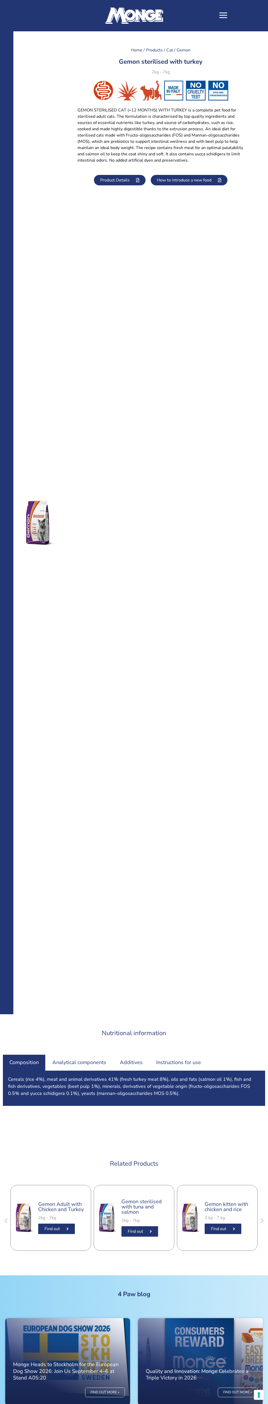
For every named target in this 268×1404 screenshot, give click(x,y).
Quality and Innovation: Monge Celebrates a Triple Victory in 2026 (197, 1374)
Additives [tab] (131, 1062)
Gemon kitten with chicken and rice (226, 1207)
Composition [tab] (24, 1062)
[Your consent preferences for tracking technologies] (259, 1395)
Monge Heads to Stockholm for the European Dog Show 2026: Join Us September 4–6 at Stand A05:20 (66, 1371)
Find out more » (105, 1392)
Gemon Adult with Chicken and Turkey (61, 1207)
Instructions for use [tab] (178, 1062)
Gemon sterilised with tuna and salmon (141, 1207)
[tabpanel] (134, 1088)
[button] (223, 16)
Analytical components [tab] (79, 1062)
